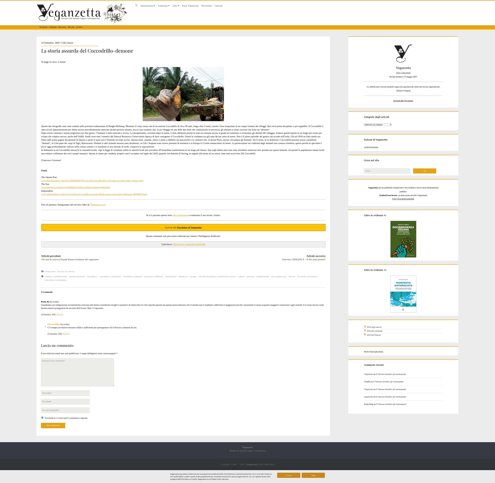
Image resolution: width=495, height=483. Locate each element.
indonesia (183, 276)
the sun (291, 276)
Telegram (53, 27)
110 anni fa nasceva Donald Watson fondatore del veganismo (69, 259)
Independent (171, 276)
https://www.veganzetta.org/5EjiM (189, 244)
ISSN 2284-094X (403, 73)
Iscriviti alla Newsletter (403, 101)
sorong (241, 276)
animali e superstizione (56, 276)
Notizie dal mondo (66, 271)
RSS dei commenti (374, 331)
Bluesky (71, 27)
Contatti (219, 6)
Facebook (43, 27)
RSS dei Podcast (374, 335)
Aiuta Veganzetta (190, 6)
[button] (136, 6)
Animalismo (50, 271)
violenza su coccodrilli (56, 280)
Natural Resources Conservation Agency (217, 276)
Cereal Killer (53, 324)
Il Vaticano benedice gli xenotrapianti (391, 374)
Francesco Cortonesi (153, 276)
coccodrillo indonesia (110, 276)
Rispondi (60, 315)
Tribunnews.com (98, 204)
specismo (251, 276)
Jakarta (193, 276)
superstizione (262, 276)
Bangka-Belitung (77, 276)
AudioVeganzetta (371, 147)
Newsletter (206, 6)
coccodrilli (92, 276)
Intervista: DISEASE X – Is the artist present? (303, 259)
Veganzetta (368, 374)
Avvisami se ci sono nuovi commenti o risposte (66, 418)
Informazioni (147, 6)
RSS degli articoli (374, 327)
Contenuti (163, 6)
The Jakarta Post (279, 276)
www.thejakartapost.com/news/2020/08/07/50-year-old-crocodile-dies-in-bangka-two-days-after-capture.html (92, 180)
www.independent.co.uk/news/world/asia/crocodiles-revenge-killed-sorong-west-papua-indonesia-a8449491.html (94, 194)
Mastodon (62, 27)
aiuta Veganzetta (180, 215)
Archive (79, 27)
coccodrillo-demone (132, 276)
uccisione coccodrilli (307, 276)
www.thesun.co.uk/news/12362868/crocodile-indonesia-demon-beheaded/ (75, 187)
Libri (175, 6)
